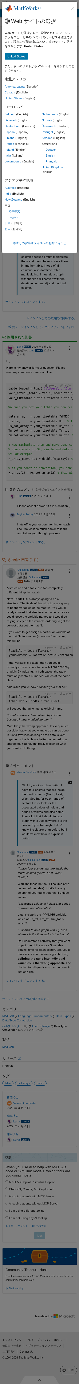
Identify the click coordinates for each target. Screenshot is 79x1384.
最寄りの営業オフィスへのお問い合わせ (39, 243)
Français (51, 161)
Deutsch (51, 149)
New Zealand (13, 199)
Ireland (9, 149)
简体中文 (14, 211)
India (8, 193)
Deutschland (13, 126)
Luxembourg (13, 161)
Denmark (11, 120)
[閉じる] (73, 8)
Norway (47, 120)
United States (14, 98)
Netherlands (50, 114)
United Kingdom (52, 167)
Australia (10, 187)
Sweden (47, 138)
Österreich (49, 126)
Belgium (10, 114)
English (50, 155)
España (10, 132)
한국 (8, 229)
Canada (10, 92)
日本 (8, 223)
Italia (8, 155)
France (9, 143)
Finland (10, 138)
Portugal (47, 132)
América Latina (15, 86)
